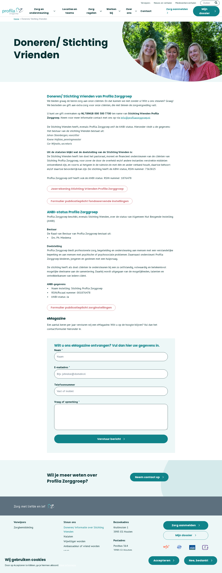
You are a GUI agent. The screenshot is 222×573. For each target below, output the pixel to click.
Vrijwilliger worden (74, 541)
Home (16, 19)
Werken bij (111, 11)
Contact (145, 11)
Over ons (129, 11)
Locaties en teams (69, 11)
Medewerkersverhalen (185, 3)
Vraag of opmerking (66, 402)
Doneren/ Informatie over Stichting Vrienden (84, 529)
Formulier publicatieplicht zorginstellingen (81, 308)
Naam (57, 350)
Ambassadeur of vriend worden (82, 546)
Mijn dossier (204, 11)
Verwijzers (145, 3)
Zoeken (215, 2)
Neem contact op (147, 477)
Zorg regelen (91, 11)
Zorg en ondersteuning (39, 11)
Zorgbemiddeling (23, 527)
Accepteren (161, 560)
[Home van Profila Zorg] (13, 11)
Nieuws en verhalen (163, 3)
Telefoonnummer (64, 384)
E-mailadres (61, 367)
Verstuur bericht (109, 439)
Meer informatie (68, 565)
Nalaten (68, 536)
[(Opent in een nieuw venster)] (166, 547)
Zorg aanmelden (177, 9)
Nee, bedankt (198, 560)
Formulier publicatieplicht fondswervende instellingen (90, 201)
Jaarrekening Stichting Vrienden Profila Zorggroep (87, 189)
